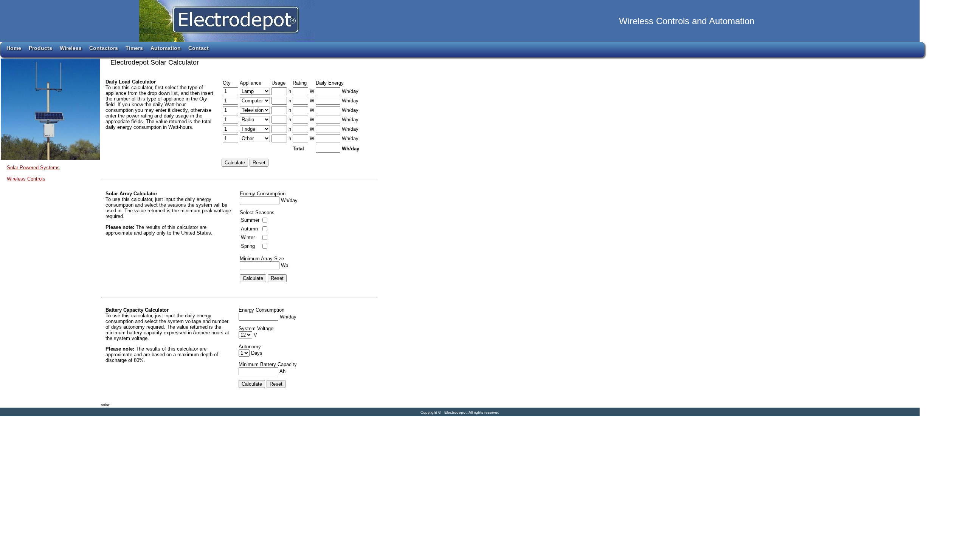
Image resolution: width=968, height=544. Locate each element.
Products (40, 48)
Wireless (71, 48)
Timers (134, 48)
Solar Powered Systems (33, 167)
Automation (165, 48)
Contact (198, 48)
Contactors (103, 48)
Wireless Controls (26, 179)
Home (13, 48)
